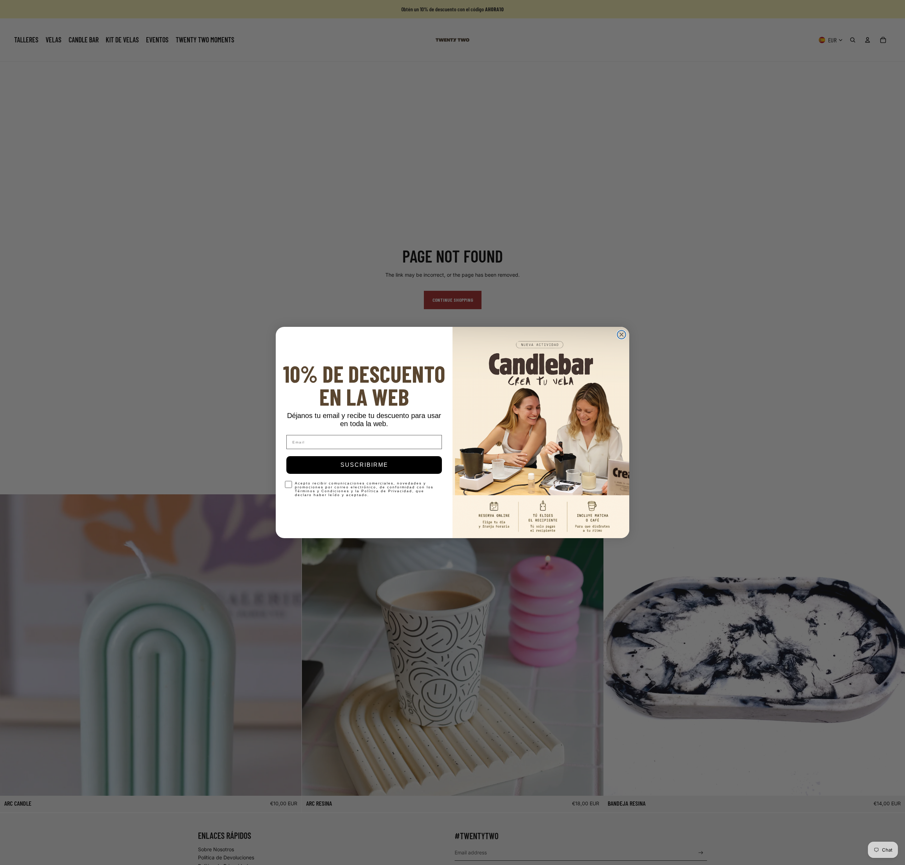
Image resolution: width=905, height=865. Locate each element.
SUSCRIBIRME (364, 465)
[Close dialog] (621, 334)
